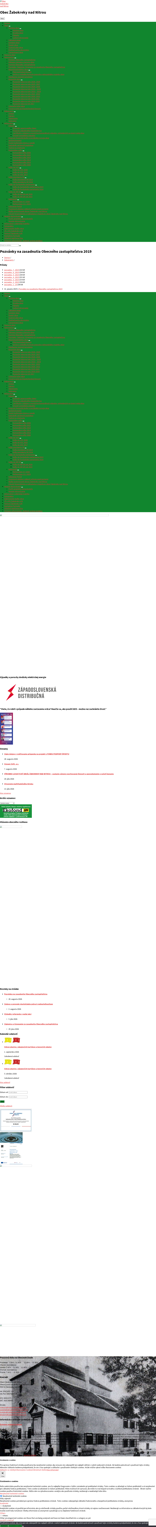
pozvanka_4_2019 (11, 277)
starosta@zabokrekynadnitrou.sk (13, 1407)
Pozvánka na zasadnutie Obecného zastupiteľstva (25, 994)
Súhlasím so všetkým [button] (8, 1470)
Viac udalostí (5, 1082)
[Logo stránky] (5, 6)
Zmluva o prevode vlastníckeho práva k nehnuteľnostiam (28, 1004)
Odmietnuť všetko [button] (39, 1470)
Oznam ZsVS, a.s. (11, 764)
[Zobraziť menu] (20, 28)
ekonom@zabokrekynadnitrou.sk (13, 1414)
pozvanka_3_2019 (11, 279)
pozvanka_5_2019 (11, 275)
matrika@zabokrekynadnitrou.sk (13, 1412)
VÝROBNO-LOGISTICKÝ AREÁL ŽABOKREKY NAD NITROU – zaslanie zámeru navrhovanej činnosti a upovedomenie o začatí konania (59, 774)
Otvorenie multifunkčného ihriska (18, 784)
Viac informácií (52, 1470)
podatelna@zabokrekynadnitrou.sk (14, 1410)
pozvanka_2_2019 (11, 282)
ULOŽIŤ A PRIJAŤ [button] (7, 1520)
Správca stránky (30, 1455)
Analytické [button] (4, 1503)
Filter (2, 1101)
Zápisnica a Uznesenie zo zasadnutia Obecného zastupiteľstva (31, 1024)
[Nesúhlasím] (23, 1526)
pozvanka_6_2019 (11, 272)
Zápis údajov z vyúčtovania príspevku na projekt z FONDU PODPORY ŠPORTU (36, 754)
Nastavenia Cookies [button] (24, 1470)
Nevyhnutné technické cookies (15, 1496)
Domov (7, 257)
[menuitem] (7, 23)
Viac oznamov (5, 793)
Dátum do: (4, 1097)
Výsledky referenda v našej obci (17, 1014)
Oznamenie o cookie (15, 1526)
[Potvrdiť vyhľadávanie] (20, 245)
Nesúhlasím (4, 1526)
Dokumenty (8, 260)
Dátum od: (4, 1092)
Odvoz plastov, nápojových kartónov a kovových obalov (28, 1047)
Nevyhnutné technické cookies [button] (12, 1493)
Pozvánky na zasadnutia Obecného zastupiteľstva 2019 (40, 289)
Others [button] (2, 1513)
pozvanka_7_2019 (11, 270)
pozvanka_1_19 (10, 284)
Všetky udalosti (6, 1106)
